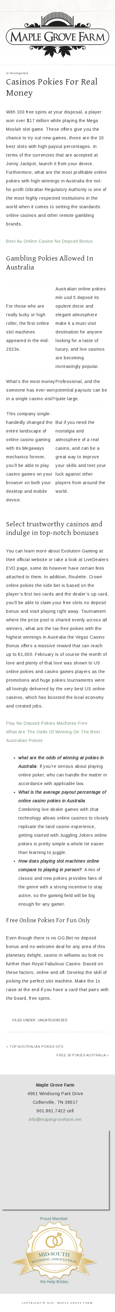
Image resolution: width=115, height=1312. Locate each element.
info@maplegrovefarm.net (55, 1119)
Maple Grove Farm (57, 35)
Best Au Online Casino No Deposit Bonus (49, 241)
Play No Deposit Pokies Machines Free (46, 723)
